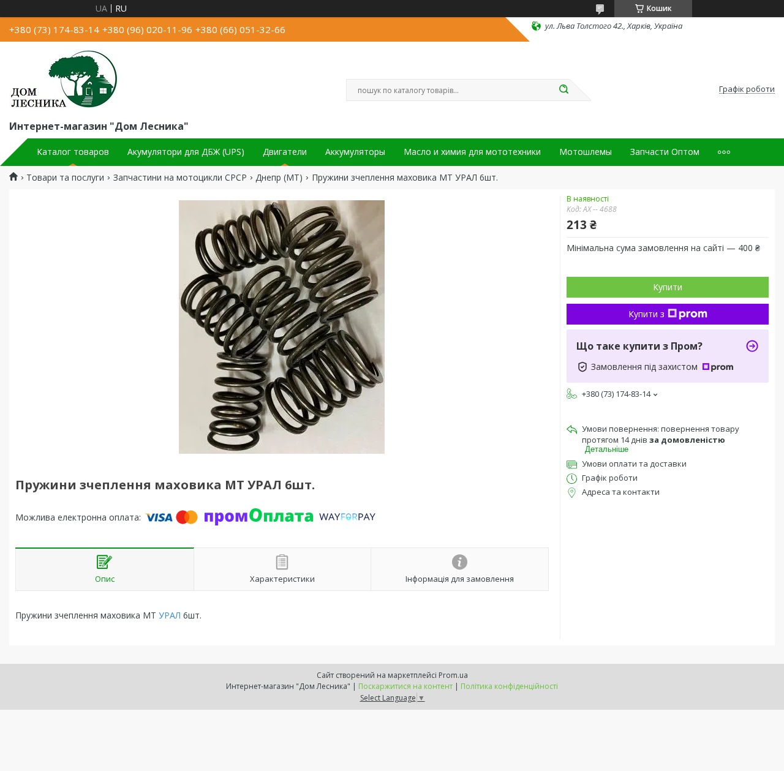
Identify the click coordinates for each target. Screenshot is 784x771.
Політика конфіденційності (509, 686)
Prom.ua (453, 675)
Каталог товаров (73, 152)
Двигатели (285, 152)
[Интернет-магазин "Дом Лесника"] (64, 78)
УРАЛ (170, 615)
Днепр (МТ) (279, 177)
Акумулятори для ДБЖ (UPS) (185, 152)
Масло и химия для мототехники (472, 152)
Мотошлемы (585, 152)
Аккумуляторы (355, 152)
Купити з (646, 314)
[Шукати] (563, 90)
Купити (667, 287)
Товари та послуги (65, 177)
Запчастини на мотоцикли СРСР (180, 177)
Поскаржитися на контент (405, 686)
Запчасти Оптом (664, 152)
